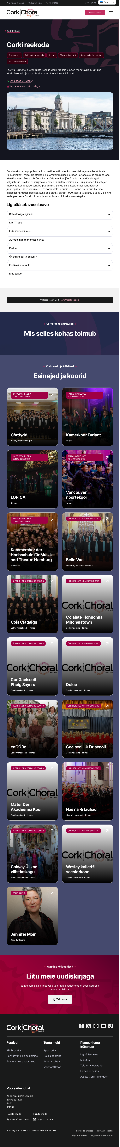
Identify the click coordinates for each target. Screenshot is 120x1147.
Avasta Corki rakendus (93, 1076)
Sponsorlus (49, 1050)
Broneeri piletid (95, 13)
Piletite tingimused (84, 1131)
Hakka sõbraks (52, 1055)
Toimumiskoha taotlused (21, 1061)
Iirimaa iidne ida (89, 1071)
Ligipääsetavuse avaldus (102, 1135)
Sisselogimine (90, 3)
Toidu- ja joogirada (91, 1065)
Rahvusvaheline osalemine (22, 1055)
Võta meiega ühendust (15, 3)
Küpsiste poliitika (79, 1135)
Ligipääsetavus (89, 1054)
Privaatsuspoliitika (105, 1131)
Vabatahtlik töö (52, 1067)
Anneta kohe (50, 1061)
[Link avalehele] (23, 13)
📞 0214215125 (52, 3)
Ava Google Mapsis (70, 300)
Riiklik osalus (14, 1050)
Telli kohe (61, 999)
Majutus (85, 1060)
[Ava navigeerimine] (111, 12)
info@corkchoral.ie (35, 3)
